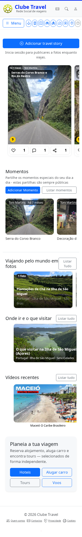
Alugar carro (57, 472)
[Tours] (41, 23)
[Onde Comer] (65, 23)
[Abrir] (39, 104)
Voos (57, 482)
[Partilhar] (55, 150)
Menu (15, 23)
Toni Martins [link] (17, 202)
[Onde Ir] (71, 23)
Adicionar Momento (23, 190)
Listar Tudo (67, 263)
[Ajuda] (77, 23)
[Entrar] (75, 8)
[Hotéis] (34, 23)
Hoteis (25, 472)
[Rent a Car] (47, 23)
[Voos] (28, 23)
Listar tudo (66, 318)
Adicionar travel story (43, 43)
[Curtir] (13, 150)
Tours (25, 482)
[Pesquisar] (66, 8)
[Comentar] (34, 150)
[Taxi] (53, 23)
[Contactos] (57, 8)
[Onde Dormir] (59, 23)
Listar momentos (59, 190)
